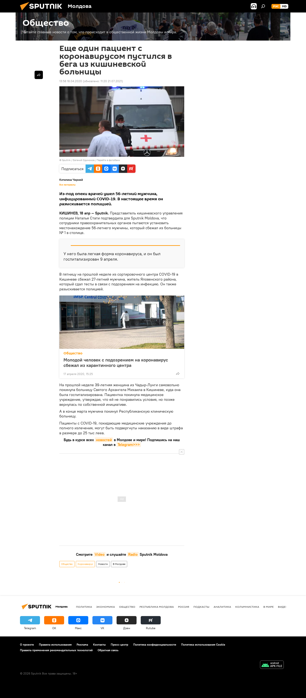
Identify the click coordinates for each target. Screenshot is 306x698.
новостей (104, 439)
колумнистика (247, 607)
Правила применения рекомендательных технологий (56, 650)
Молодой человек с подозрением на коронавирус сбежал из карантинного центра (115, 362)
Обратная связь (108, 650)
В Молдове (119, 564)
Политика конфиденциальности (154, 644)
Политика (84, 607)
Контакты (99, 644)
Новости (103, 564)
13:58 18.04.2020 (70, 81)
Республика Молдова (156, 607)
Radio (133, 554)
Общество (72, 353)
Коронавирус (85, 564)
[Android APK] (272, 665)
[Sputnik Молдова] (43, 11)
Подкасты (201, 607)
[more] (178, 373)
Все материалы (67, 184)
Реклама (82, 644)
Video (99, 554)
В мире (268, 607)
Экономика (105, 607)
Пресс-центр (119, 644)
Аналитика (222, 607)
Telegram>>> (129, 444)
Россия (183, 607)
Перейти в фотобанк (108, 160)
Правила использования (55, 644)
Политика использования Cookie (203, 644)
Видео (283, 607)
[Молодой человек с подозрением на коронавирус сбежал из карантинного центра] (121, 322)
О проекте (27, 644)
